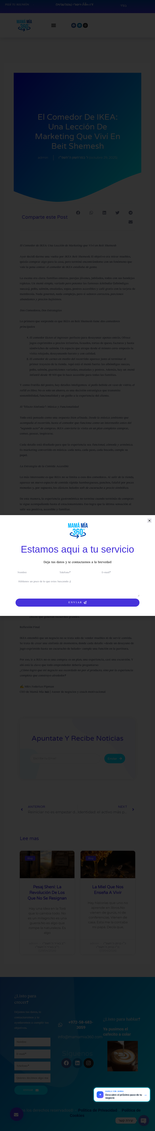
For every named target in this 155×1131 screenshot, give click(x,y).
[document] (77, 565)
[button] (149, 520)
